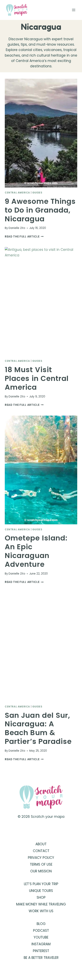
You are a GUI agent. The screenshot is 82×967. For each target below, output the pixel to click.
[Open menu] (73, 10)
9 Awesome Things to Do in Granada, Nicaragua (40, 210)
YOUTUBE (41, 937)
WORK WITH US (41, 911)
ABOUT (41, 844)
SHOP (41, 897)
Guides (37, 192)
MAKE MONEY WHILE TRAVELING (41, 904)
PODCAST (41, 930)
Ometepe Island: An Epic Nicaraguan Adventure (36, 551)
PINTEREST (41, 950)
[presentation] (41, 133)
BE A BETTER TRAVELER (41, 957)
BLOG (41, 923)
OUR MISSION (41, 871)
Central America (17, 192)
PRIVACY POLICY (41, 857)
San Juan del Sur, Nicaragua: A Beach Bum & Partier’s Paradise (38, 728)
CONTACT (41, 850)
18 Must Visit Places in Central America (37, 378)
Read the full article (24, 236)
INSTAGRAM (41, 944)
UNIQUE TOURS (41, 890)
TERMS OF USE (41, 864)
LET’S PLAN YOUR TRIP (41, 884)
